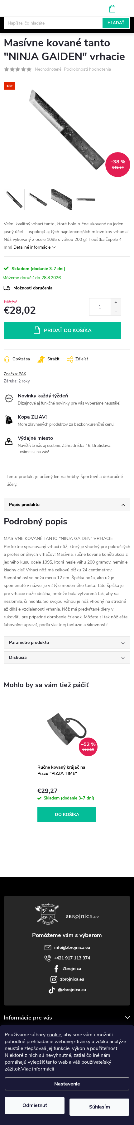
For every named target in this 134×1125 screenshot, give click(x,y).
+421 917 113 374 (72, 958)
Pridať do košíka (68, 330)
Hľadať (116, 23)
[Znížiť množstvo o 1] (116, 311)
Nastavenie (67, 1083)
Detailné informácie (31, 247)
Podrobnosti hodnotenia (87, 69)
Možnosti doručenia (33, 288)
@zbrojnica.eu (72, 990)
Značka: (15, 374)
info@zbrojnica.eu (72, 947)
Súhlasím (99, 1107)
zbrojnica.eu (72, 979)
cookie (54, 1034)
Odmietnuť (34, 1105)
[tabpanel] (67, 761)
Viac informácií (37, 1069)
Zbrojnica (72, 969)
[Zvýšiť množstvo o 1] (116, 302)
